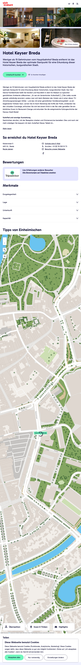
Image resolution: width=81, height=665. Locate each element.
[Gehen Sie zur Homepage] (9, 4)
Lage (5, 202)
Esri (9, 632)
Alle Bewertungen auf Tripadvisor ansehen (39, 173)
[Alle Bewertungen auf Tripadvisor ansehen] (13, 174)
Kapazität (7, 218)
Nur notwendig (34, 657)
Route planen (8, 149)
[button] (40, 434)
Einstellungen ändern (56, 657)
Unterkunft (7, 210)
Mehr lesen (7, 128)
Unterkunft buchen (13, 75)
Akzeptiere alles (14, 657)
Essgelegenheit (9, 194)
